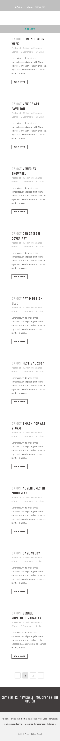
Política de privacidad (11, 719)
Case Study (31, 553)
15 (40, 372)
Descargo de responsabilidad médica (40, 724)
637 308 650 (40, 7)
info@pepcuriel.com (24, 7)
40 (40, 501)
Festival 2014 (34, 363)
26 (40, 311)
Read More (19, 82)
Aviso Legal (42, 719)
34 (40, 52)
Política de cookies (29, 719)
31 (40, 117)
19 (40, 247)
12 (40, 182)
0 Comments (27, 51)
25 (40, 436)
